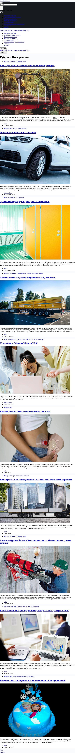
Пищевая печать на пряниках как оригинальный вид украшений (32, 680)
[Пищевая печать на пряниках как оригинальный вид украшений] (35, 736)
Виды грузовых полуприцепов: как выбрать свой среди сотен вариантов (36, 479)
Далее (2, 752)
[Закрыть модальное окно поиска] (1, 3)
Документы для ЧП (10, 606)
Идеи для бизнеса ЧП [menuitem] (10, 20)
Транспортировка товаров (35, 273)
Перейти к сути (5, 1)
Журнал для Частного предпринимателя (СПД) (14, 30)
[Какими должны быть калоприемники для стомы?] (35, 461)
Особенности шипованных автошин (18, 132)
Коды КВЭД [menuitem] (7, 25)
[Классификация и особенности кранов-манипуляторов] (35, 114)
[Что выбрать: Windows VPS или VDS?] (35, 393)
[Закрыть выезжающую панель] (1, 12)
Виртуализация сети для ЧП (12, 339)
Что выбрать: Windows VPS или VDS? (19, 343)
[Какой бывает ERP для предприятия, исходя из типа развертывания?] (35, 660)
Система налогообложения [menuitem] (12, 17)
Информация (22, 61)
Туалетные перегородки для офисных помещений (24, 201)
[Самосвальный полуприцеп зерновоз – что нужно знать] (35, 325)
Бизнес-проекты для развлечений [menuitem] (14, 24)
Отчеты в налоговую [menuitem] (10, 19)
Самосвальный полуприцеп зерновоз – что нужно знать (27, 277)
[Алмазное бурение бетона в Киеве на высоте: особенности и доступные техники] (35, 592)
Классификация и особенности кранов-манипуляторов (27, 65)
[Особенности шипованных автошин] (35, 183)
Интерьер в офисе (9, 197)
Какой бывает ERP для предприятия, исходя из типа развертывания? (34, 610)
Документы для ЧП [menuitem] (10, 15)
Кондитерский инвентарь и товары (23, 676)
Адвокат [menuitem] (6, 27)
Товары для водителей (20, 128)
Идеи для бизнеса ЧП (10, 61)
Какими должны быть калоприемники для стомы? (25, 411)
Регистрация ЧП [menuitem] (9, 22)
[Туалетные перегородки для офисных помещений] (35, 259)
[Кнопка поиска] (1, 8)
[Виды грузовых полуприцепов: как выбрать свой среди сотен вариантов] (35, 522)
